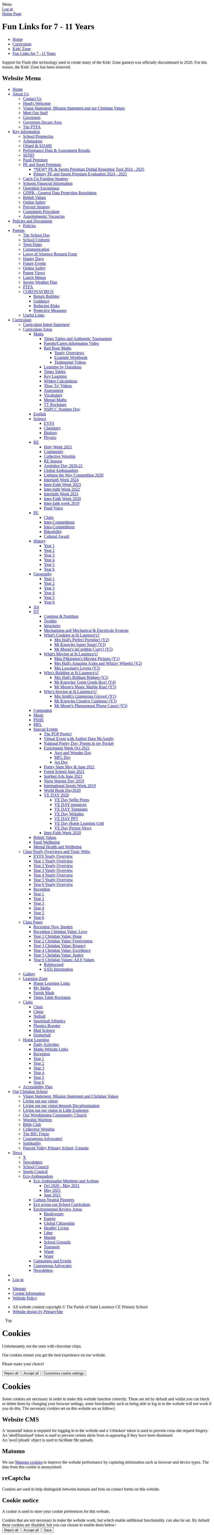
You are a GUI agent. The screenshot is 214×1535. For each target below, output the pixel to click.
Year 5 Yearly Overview (53, 880)
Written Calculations (60, 381)
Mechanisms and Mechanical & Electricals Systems (86, 630)
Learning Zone (35, 978)
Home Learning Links (51, 983)
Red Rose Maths (57, 348)
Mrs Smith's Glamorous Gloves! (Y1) (85, 696)
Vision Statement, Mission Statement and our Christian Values (74, 108)
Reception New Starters (53, 927)
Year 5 (49, 564)
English (39, 414)
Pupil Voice (53, 508)
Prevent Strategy (36, 207)
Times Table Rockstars (52, 997)
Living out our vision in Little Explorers (55, 1110)
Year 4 (49, 560)
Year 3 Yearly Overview (53, 870)
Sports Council (35, 1171)
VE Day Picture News (72, 828)
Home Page (11, 14)
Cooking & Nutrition (61, 616)
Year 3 (49, 555)
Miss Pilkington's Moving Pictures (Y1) (87, 658)
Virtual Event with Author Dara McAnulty (79, 738)
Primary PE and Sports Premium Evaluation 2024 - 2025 (80, 174)
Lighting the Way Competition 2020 (73, 475)
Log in (7, 9)
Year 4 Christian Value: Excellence (62, 950)
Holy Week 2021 (58, 447)
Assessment (53, 390)
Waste (49, 1251)
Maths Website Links (50, 1049)
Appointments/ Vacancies (44, 216)
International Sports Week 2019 (70, 785)
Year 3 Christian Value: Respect (59, 945)
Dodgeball (42, 1035)
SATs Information (58, 969)
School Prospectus (38, 136)
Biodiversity (54, 1214)
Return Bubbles (46, 296)
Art (36, 607)
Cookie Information (29, 1293)
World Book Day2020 (62, 790)
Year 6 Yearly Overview (53, 884)
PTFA (28, 287)
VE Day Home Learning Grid (79, 823)
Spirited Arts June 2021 (63, 776)
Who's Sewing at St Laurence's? (70, 691)
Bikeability (53, 531)
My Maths (41, 988)
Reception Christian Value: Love (60, 931)
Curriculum (22, 44)
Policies (29, 226)
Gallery (29, 974)
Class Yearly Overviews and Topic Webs (56, 851)
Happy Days (33, 258)
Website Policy (25, 1298)
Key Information (26, 131)
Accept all (31, 1373)
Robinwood (53, 964)
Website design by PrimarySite (38, 1311)
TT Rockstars (55, 404)
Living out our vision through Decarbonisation (61, 1105)
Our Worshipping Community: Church (55, 1115)
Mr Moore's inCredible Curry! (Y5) (83, 649)
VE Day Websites (69, 814)
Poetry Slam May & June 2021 (69, 767)
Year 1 (49, 545)
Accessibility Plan (37, 1087)
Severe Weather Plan (40, 282)
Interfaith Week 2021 (61, 494)
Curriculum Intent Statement (46, 324)
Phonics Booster (46, 1025)
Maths (38, 334)
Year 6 (49, 569)
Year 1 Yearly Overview (53, 861)
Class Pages (33, 922)
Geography (42, 574)
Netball (39, 1016)
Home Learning (36, 1040)
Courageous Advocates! (42, 1138)
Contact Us (32, 98)
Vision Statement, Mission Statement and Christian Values (70, 1096)
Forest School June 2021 (64, 771)
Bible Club (32, 1124)
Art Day (61, 762)
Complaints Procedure (41, 211)
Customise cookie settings (64, 1373)
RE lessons (53, 461)
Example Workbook (70, 357)
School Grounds (57, 1242)
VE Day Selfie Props (71, 800)
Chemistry (52, 428)
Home (18, 39)
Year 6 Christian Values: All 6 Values (63, 960)
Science (39, 418)
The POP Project (58, 734)
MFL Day (62, 757)
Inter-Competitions (59, 522)
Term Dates (32, 244)
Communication (36, 249)
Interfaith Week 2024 (61, 480)
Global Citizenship (59, 1223)
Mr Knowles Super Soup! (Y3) (80, 644)
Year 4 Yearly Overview (53, 875)
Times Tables (55, 371)
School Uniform (36, 240)
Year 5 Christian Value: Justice (58, 955)
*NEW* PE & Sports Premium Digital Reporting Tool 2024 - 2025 (88, 169)
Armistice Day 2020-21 (63, 465)
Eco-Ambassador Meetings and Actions (66, 1181)
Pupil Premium (35, 160)
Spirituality (32, 1143)
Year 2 (49, 550)
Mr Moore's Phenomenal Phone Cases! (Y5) (90, 705)
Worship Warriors (37, 1120)
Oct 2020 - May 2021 (62, 1185)
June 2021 (52, 1195)
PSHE (38, 720)
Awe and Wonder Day (72, 753)
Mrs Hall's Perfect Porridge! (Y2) (81, 640)
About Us (21, 94)
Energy (50, 1218)
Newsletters (32, 1162)
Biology (50, 433)
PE (35, 513)
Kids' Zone (22, 49)
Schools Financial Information (48, 183)
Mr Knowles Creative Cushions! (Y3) (85, 701)
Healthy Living (56, 1228)
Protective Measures (50, 310)
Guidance (41, 301)
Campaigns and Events (52, 1261)
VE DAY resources (70, 804)
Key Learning (55, 376)
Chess (38, 1011)
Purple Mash (43, 992)
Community (53, 451)
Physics (50, 437)
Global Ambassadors (61, 470)
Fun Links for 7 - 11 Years (34, 53)
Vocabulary (53, 395)
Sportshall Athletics (49, 1021)
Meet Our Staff (35, 113)
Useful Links (33, 315)
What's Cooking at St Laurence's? (71, 635)
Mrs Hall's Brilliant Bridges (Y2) (81, 677)
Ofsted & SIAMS (37, 146)
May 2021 (52, 1190)
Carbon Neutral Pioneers (53, 1200)
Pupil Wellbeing (46, 842)
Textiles (50, 621)
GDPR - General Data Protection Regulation (60, 193)
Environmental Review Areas (57, 1209)
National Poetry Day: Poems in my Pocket (79, 743)
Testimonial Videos (70, 362)
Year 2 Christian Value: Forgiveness (62, 941)
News (17, 1152)
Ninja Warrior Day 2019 (64, 781)
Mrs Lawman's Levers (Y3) (77, 668)
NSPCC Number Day (62, 409)
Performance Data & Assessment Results (56, 150)
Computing (42, 710)
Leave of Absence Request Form (50, 254)
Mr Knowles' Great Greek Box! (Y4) (85, 682)
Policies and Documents (32, 221)
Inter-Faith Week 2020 (62, 498)
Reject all (11, 1373)
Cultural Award (56, 536)
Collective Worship (59, 456)
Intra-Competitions (59, 527)
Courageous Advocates (52, 1265)
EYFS (49, 423)
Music (38, 715)
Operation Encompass (41, 188)
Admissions (32, 141)
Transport (52, 1247)
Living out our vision (40, 1101)
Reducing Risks (46, 305)
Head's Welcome (37, 103)
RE (36, 442)
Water (49, 1256)
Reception (41, 889)
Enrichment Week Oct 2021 (67, 748)
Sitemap (19, 1288)
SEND (28, 155)
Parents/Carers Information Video (71, 343)
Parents (19, 230)
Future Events (34, 263)
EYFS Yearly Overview (53, 856)
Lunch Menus (34, 277)
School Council (36, 1167)
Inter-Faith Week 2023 (62, 484)
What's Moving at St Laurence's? (71, 654)
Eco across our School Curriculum (61, 1204)
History (39, 541)
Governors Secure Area (42, 122)
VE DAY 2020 (56, 795)
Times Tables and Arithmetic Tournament (78, 338)
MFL (37, 724)
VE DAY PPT (66, 818)
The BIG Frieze (36, 1134)
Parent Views (34, 273)
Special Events (45, 729)
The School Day (36, 235)
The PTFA (32, 127)
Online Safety (34, 202)
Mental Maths (55, 400)
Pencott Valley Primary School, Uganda (55, 1148)
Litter (48, 1232)
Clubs (49, 517)
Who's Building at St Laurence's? (71, 673)
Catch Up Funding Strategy (45, 178)
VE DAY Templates (71, 809)
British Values (34, 197)
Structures (52, 625)
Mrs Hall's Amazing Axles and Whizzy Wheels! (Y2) (98, 663)
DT (36, 611)
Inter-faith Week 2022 (62, 489)
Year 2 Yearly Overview (53, 865)
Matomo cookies (29, 1462)
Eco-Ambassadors (38, 1176)
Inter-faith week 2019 (61, 503)
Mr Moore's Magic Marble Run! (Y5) (85, 687)
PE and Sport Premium (42, 164)
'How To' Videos (58, 385)
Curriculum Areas (37, 329)
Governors (31, 117)
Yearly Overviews (69, 353)
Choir (38, 1007)
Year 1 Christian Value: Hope (57, 936)
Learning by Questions (62, 367)
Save (48, 1530)
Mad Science (44, 1030)
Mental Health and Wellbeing (57, 847)
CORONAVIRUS (38, 291)
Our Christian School (30, 1091)
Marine (50, 1237)
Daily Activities (46, 1044)
